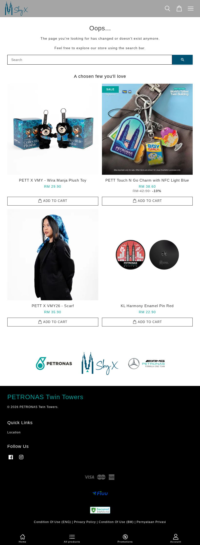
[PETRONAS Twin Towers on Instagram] (21, 459)
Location (14, 432)
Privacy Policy (85, 522)
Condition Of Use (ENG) (52, 522)
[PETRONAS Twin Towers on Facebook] (10, 459)
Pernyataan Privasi (151, 522)
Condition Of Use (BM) (116, 522)
